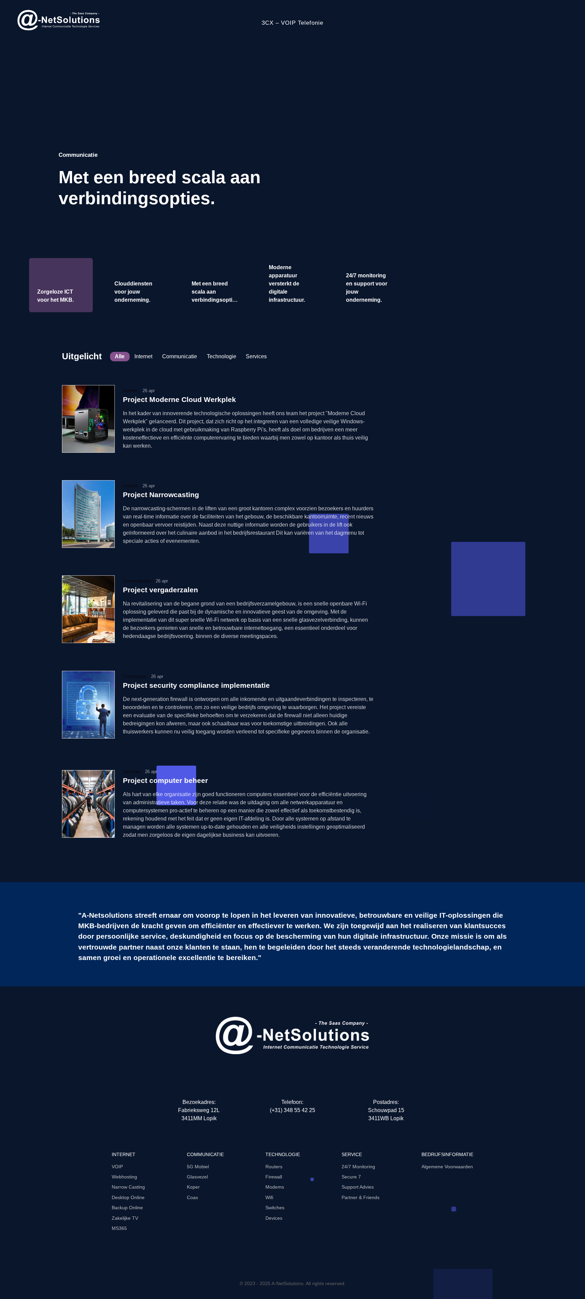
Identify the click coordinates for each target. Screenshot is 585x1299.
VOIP (117, 1166)
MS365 (119, 1228)
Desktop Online (128, 1197)
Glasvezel (197, 1176)
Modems (274, 1187)
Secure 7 (351, 1176)
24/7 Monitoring (358, 1166)
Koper (193, 1187)
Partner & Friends (361, 1197)
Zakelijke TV (125, 1218)
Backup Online (127, 1207)
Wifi (269, 1197)
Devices (273, 1218)
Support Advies (358, 1187)
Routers (273, 1166)
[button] (566, 165)
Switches (274, 1207)
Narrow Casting (128, 1187)
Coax (192, 1197)
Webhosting (124, 1176)
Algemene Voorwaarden (447, 1166)
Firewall (273, 1176)
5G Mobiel (198, 1166)
